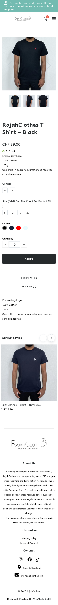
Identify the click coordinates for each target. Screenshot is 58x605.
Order (29, 259)
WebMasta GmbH (42, 599)
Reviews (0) (29, 286)
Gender (6, 184)
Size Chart (26, 201)
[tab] (29, 278)
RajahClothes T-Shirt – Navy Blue (21, 405)
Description (29, 278)
